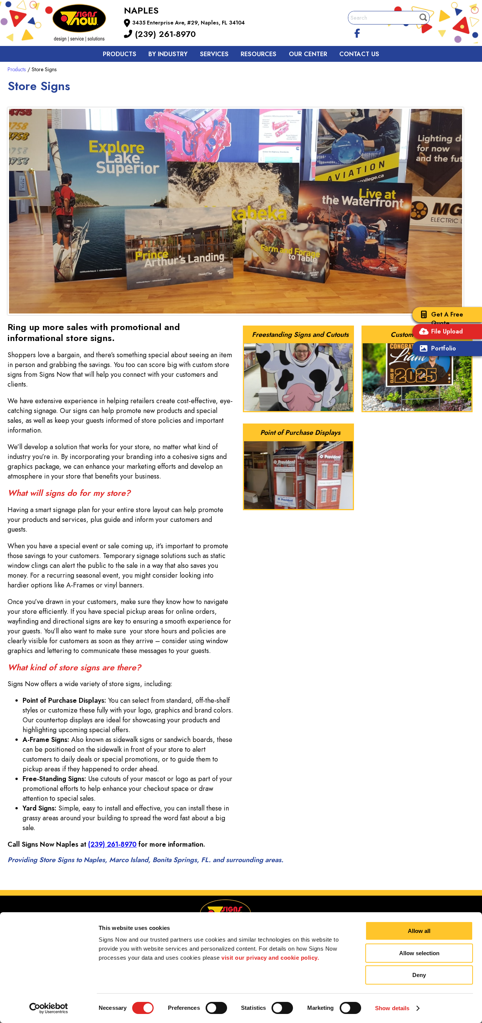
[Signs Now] (84, 24)
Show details (392, 1008)
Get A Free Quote (447, 318)
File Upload (447, 331)
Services (214, 54)
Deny (419, 975)
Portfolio (443, 348)
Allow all (419, 931)
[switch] (216, 1008)
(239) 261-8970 (164, 34)
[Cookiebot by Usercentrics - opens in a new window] (49, 1008)
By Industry (168, 54)
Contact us (359, 54)
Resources (258, 54)
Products (119, 54)
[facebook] (357, 32)
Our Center (308, 54)
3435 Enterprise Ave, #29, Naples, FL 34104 (188, 22)
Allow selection (419, 953)
